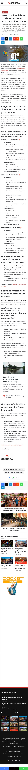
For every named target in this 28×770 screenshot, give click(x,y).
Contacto (18, 756)
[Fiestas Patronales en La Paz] (7, 560)
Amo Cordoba (7, 34)
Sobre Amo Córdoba (20, 754)
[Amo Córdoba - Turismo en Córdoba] (14, 2)
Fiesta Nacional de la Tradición (14, 469)
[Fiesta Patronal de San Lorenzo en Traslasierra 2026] (21, 560)
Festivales (8, 9)
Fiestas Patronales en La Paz (6, 566)
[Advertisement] (14, 609)
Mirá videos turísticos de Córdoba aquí (11, 445)
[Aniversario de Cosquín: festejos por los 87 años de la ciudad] (21, 543)
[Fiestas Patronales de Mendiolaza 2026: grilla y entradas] (23, 729)
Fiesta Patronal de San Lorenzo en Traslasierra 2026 (20, 567)
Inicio (4, 9)
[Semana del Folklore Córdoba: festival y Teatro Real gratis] (5, 729)
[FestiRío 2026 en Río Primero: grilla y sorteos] (7, 543)
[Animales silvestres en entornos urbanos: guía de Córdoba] (23, 724)
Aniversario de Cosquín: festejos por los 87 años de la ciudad (20, 551)
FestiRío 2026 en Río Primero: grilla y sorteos (7, 550)
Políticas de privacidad (8, 754)
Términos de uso (11, 756)
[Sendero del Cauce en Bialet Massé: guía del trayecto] (5, 724)
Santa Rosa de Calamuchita (14, 472)
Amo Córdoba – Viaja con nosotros (14, 751)
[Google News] (14, 478)
